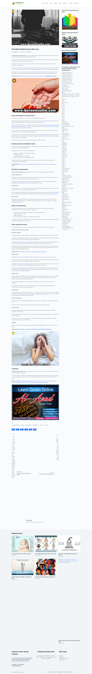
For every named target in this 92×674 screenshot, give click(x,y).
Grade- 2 (63, 158)
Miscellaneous (64, 191)
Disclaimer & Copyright (64, 658)
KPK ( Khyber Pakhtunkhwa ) (67, 184)
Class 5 (63, 114)
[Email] (34, 429)
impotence (19, 157)
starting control (27, 325)
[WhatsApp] (30, 429)
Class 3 (63, 112)
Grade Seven (64, 150)
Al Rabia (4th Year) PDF (66, 78)
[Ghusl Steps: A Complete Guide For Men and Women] (69, 544)
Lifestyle (63, 186)
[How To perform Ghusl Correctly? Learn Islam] (22, 544)
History (63, 174)
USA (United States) (66, 226)
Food (63, 140)
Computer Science (65, 123)
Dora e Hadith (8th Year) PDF (68, 126)
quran (41, 425)
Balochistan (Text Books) (67, 90)
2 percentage (30, 285)
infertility (28, 157)
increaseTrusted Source (44, 134)
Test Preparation (65, 217)
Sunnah (46, 425)
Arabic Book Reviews (66, 86)
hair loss (29, 63)
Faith (63, 131)
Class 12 (63, 109)
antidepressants (42, 325)
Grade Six (64, 151)
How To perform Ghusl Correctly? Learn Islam (21, 553)
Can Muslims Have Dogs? (19, 382)
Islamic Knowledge (65, 178)
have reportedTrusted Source (21, 181)
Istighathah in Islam (66, 181)
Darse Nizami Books (66, 124)
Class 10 (63, 106)
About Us (70, 3)
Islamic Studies (65, 179)
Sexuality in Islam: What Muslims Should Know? (45, 576)
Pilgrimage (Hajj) (65, 196)
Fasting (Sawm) (65, 136)
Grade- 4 (63, 161)
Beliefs (63, 92)
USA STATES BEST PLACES (67, 227)
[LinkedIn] (22, 429)
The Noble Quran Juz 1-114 (67, 219)
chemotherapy (17, 292)
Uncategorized (65, 223)
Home (43, 3)
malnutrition (44, 300)
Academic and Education (67, 72)
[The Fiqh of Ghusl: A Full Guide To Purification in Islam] (22, 567)
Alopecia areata (15, 281)
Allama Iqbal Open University (67, 83)
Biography (64, 99)
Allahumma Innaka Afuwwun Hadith (29, 381)
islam (22, 425)
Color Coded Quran (40, 76)
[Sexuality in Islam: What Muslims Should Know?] (46, 567)
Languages (64, 185)
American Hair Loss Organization (25, 242)
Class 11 (63, 107)
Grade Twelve (64, 155)
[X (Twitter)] (17, 429)
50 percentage (46, 269)
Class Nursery (64, 122)
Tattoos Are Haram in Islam (30, 382)
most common (45, 257)
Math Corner (64, 189)
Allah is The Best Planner (43, 382)
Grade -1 (63, 141)
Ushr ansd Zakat (65, 229)
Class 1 (63, 105)
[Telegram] (26, 429)
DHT (26, 131)
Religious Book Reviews (66, 205)
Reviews (55, 3)
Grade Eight (64, 143)
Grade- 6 (63, 164)
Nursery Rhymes (65, 193)
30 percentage (45, 285)
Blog (51, 3)
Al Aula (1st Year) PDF (66, 75)
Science (63, 210)
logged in (33, 522)
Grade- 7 (63, 165)
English (63, 127)
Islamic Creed (28, 425)
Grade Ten (64, 153)
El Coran (28, 251)
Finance (63, 137)
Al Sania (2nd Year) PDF (67, 82)
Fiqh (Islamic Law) (15, 425)
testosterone (20, 65)
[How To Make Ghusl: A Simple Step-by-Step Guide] (46, 544)
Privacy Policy (62, 659)
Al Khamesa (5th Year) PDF (67, 76)
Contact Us (76, 3)
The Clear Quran (22, 251)
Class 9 (63, 120)
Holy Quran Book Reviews (67, 176)
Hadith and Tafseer (65, 168)
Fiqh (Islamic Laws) (66, 138)
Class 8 (63, 119)
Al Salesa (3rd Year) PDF (67, 81)
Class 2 (63, 110)
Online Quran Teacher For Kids (28, 76)
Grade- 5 (63, 162)
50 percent (44, 247)
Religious (63, 203)
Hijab (63, 172)
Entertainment (65, 130)
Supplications (64, 216)
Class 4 (63, 113)
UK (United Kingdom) (66, 222)
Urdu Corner (64, 224)
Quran (63, 200)
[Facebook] (13, 429)
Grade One (64, 148)
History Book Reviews (66, 175)
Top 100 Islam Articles (66, 220)
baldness (27, 235)
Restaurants (64, 206)
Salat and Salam (65, 209)
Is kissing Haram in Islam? (42, 381)
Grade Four (64, 147)
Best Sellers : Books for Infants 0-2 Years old (71, 93)
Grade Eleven (64, 144)
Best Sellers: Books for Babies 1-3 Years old (70, 95)
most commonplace (46, 235)
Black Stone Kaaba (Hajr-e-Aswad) (37, 164)
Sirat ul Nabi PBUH (65, 215)
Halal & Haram (65, 171)
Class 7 (63, 117)
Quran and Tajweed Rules (67, 202)
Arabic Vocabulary (65, 89)
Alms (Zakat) (64, 85)
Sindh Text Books (65, 213)
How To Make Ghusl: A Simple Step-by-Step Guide (45, 553)
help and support (46, 188)
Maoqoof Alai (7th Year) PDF (67, 188)
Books (46, 3)
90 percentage (39, 293)
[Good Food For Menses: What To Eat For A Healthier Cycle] (69, 599)
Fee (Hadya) (64, 3)
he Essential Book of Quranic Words (39, 251)
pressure (39, 199)
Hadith (63, 167)
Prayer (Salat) (64, 198)
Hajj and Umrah (65, 169)
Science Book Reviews (66, 212)
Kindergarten (64, 182)
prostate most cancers (52, 193)
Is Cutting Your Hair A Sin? (24, 164)
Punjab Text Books (65, 199)
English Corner (65, 129)
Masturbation (35, 425)
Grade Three (64, 154)
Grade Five (64, 145)
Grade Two (64, 157)
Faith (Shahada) (65, 133)
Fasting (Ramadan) (65, 134)
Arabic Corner (64, 88)
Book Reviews (64, 102)
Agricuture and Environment (67, 74)
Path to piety (64, 195)
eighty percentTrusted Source (35, 69)
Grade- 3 (63, 160)
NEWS (60, 3)
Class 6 (63, 116)
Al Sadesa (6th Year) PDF (67, 79)
